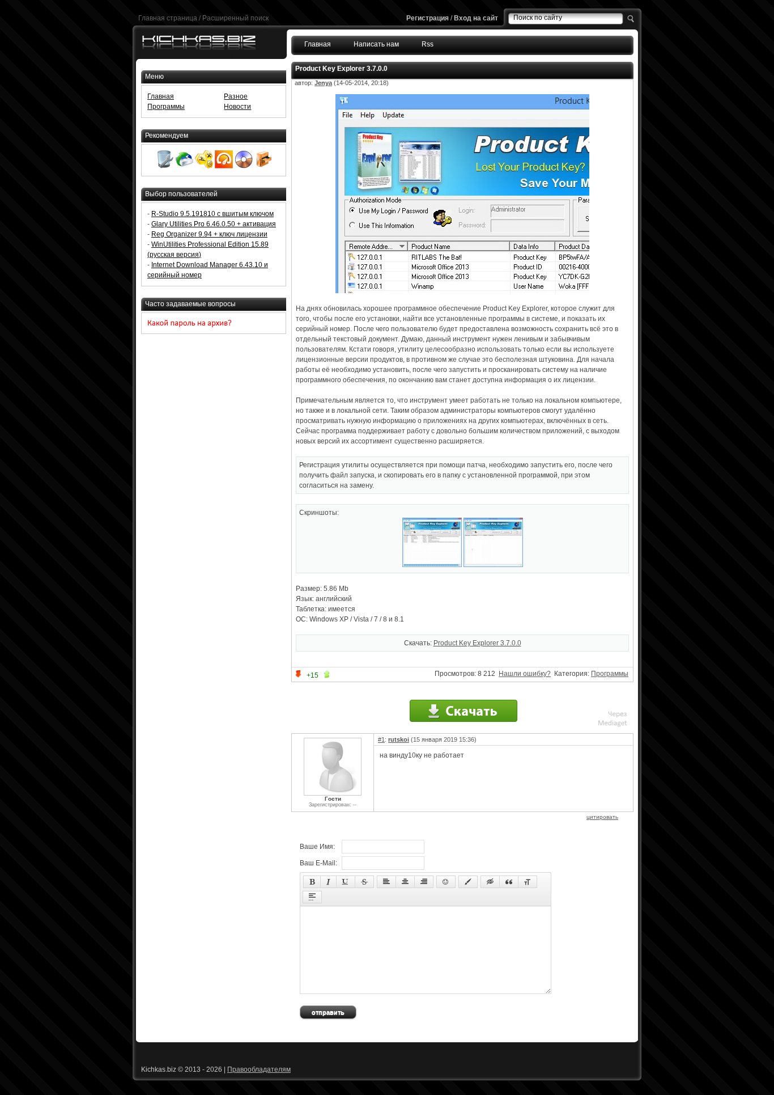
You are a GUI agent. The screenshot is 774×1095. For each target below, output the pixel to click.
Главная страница (167, 18)
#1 (381, 739)
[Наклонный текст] (328, 882)
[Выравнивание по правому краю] (423, 882)
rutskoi (398, 739)
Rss (427, 44)
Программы (609, 674)
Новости (237, 107)
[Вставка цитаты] (508, 882)
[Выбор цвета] (468, 882)
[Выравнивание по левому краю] (386, 882)
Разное (236, 96)
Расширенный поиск (235, 18)
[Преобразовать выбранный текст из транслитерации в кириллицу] (527, 882)
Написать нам (376, 44)
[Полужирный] (312, 882)
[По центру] (405, 882)
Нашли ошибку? (525, 674)
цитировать (602, 817)
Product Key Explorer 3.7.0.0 (477, 643)
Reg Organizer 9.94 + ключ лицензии (209, 234)
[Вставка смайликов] (446, 882)
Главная (317, 44)
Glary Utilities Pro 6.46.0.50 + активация (213, 224)
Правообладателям (259, 1069)
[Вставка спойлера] (312, 897)
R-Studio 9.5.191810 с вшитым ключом (212, 214)
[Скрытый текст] (490, 882)
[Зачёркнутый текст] (364, 882)
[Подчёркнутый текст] (345, 882)
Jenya (323, 82)
